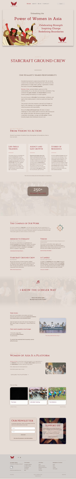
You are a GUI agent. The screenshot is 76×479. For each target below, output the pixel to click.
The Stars (13, 402)
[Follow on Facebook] (18, 457)
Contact (46, 4)
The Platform (52, 402)
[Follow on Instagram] (20, 457)
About (34, 4)
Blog (40, 4)
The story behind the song (52, 335)
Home (29, 4)
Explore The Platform (19, 374)
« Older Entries (13, 406)
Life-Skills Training (35, 402)
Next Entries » (63, 406)
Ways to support (53, 436)
